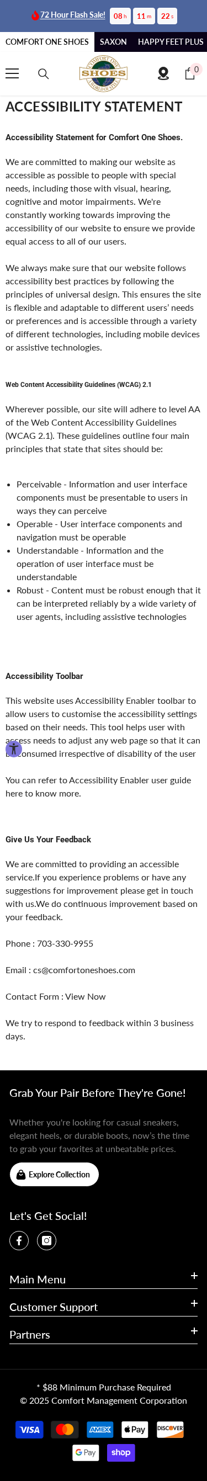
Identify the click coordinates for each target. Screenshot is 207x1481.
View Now (85, 996)
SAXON (113, 41)
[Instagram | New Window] (46, 1240)
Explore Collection (59, 1174)
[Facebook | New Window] (19, 1240)
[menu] (12, 73)
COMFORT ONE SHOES (47, 41)
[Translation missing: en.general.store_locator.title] (163, 73)
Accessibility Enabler (115, 700)
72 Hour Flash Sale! (72, 14)
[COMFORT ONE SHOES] (104, 73)
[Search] (43, 74)
